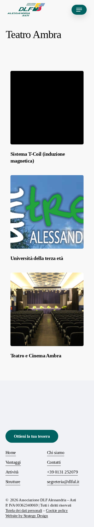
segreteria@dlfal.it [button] (63, 481)
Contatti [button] (54, 462)
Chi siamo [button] (55, 452)
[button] (79, 9)
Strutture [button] (12, 481)
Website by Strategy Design (26, 516)
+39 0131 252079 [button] (62, 471)
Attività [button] (12, 471)
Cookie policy (57, 510)
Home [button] (10, 452)
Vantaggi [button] (13, 462)
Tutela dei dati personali (23, 510)
